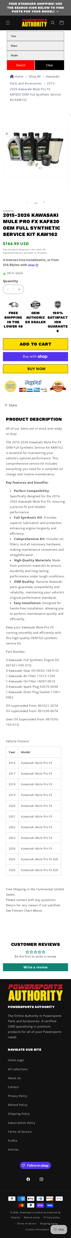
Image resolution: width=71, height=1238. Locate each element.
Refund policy (32, 1217)
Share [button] (13, 405)
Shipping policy (49, 1223)
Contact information (37, 1229)
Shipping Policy (19, 1114)
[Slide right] (44, 203)
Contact (13, 1087)
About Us (14, 1078)
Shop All (35, 76)
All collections (18, 1069)
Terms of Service (20, 1132)
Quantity (10, 281)
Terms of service (26, 1223)
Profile (12, 1140)
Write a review (35, 967)
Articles (13, 1149)
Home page (16, 1060)
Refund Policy (17, 1105)
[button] (8, 22)
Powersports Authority (33, 1212)
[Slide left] (26, 203)
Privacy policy (52, 1217)
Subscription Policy (21, 1123)
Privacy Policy (17, 1096)
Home (19, 76)
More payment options (35, 368)
